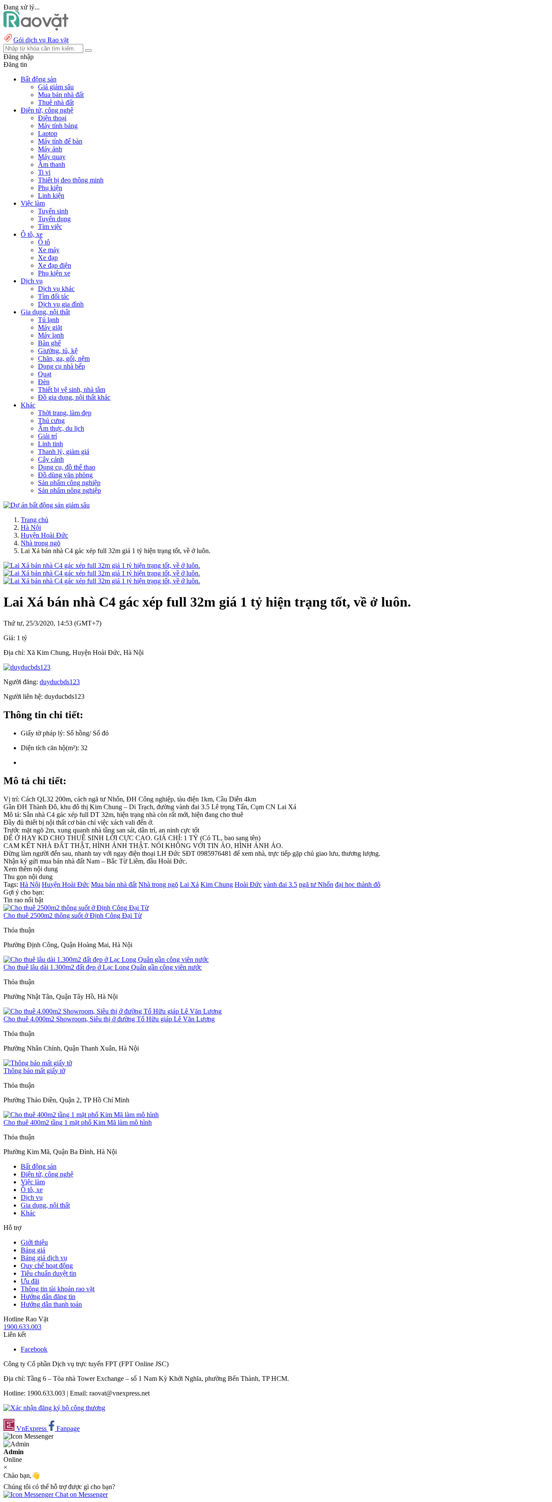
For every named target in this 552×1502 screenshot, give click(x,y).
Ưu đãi (30, 1281)
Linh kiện (51, 195)
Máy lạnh (51, 335)
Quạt (44, 374)
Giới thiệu (34, 1242)
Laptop (47, 133)
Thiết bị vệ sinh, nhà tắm (71, 389)
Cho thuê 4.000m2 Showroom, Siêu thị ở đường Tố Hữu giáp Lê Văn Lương (109, 1019)
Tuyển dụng (54, 218)
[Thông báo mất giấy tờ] (37, 1063)
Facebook (34, 1349)
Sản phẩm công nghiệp (69, 482)
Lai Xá (189, 884)
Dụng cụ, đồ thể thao (66, 467)
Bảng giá (33, 1250)
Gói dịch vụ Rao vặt (41, 40)
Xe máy (49, 249)
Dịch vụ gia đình (61, 304)
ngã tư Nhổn (316, 884)
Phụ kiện (50, 187)
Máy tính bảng (58, 125)
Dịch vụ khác (56, 288)
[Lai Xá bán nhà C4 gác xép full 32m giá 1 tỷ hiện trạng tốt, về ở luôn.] (101, 565)
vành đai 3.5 (280, 884)
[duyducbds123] (26, 667)
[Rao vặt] (36, 28)
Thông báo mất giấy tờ (34, 1070)
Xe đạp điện (54, 265)
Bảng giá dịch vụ (44, 1257)
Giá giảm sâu (56, 87)
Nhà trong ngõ (40, 543)
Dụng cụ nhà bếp (61, 366)
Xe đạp (48, 257)
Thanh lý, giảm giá (63, 451)
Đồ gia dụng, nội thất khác (74, 397)
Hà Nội (31, 527)
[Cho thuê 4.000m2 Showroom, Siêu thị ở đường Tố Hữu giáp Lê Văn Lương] (112, 1011)
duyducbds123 (60, 681)
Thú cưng (51, 420)
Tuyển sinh (53, 211)
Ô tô (44, 242)
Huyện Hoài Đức (44, 535)
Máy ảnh (50, 149)
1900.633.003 (22, 1326)
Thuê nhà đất (56, 102)
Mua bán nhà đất (61, 94)
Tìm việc (50, 226)
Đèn (44, 381)
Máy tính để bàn (60, 141)
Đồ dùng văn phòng (65, 475)
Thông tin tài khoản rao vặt (57, 1288)
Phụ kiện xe (54, 273)
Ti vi (44, 172)
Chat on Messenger (80, 1494)
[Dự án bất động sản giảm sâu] (46, 505)
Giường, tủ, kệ (58, 350)
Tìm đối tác (53, 296)
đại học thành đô (357, 884)
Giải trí (47, 436)
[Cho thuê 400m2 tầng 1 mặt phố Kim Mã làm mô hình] (81, 1114)
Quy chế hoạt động (47, 1265)
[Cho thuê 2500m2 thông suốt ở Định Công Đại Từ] (76, 907)
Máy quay (52, 156)
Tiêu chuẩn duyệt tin (48, 1273)
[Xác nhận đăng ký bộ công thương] (54, 1407)
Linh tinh (50, 443)
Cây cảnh (51, 459)
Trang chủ (34, 519)
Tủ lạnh (48, 319)
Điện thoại (52, 118)
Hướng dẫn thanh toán (51, 1304)
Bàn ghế (49, 343)
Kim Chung (217, 884)
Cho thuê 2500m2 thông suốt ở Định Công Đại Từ (72, 915)
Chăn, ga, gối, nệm (64, 358)
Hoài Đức (248, 884)
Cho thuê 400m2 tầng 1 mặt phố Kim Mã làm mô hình (77, 1122)
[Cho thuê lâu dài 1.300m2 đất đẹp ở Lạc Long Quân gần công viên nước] (106, 959)
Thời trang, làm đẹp (64, 412)
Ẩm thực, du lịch (61, 428)
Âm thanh (51, 164)
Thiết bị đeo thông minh (71, 180)
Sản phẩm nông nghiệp (69, 490)
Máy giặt (50, 327)
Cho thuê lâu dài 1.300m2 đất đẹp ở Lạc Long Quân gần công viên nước (102, 967)
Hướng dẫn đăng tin (48, 1296)
